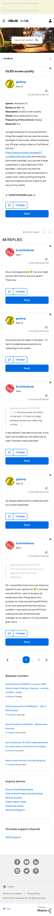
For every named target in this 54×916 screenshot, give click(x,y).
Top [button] (8, 909)
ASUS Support (13, 837)
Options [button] (50, 59)
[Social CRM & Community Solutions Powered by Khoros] (44, 909)
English (11, 887)
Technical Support (15, 809)
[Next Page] (46, 660)
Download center (14, 805)
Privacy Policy (33, 893)
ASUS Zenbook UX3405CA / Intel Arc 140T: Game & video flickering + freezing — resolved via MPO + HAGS (26, 688)
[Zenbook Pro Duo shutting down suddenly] (43, 232)
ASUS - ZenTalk (18, 21)
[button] (9, 205)
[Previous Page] (8, 660)
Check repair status (15, 801)
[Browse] (5, 21)
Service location (13, 797)
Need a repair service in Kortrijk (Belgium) (25, 760)
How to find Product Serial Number (24, 793)
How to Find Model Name (19, 789)
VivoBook (11, 715)
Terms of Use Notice (12, 893)
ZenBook (8, 58)
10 (39, 659)
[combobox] (27, 40)
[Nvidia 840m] (49, 232)
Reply (27, 213)
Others (10, 751)
